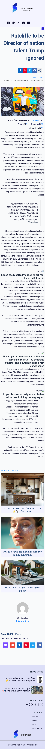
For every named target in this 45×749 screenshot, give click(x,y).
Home (40, 78)
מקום (34, 720)
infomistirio (36, 120)
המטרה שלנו (37, 728)
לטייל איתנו (36, 724)
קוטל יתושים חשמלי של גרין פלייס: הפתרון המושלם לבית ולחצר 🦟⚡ (21, 679)
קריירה (35, 716)
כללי (43, 29)
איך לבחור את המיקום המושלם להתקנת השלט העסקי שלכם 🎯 (16, 689)
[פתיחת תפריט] (41, 22)
